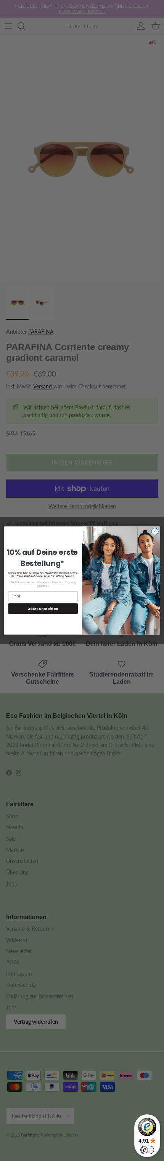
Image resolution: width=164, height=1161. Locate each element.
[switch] (147, 1150)
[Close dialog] (154, 531)
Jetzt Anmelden (43, 608)
